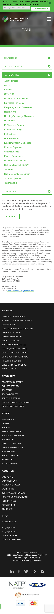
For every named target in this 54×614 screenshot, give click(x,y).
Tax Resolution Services (14, 345)
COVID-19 (9, 94)
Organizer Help (11, 152)
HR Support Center (11, 361)
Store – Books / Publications (16, 402)
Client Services (9, 536)
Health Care (10, 112)
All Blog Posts (11, 81)
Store (6, 413)
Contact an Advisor (11, 540)
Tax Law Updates (12, 178)
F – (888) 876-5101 (9, 532)
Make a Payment (9, 464)
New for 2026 (8, 419)
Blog (5, 516)
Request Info (8, 505)
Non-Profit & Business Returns (17, 321)
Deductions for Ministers (16, 98)
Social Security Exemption (17, 174)
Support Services (11, 341)
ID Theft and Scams (14, 125)
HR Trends (9, 120)
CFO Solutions (9, 325)
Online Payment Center (13, 406)
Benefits (8, 89)
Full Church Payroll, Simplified (17, 329)
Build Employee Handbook (14, 365)
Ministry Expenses (13, 147)
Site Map (17, 558)
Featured (6, 427)
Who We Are (7, 477)
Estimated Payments (14, 103)
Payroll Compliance (13, 156)
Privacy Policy (34, 558)
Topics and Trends (11, 398)
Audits (7, 85)
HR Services (8, 460)
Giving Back (7, 509)
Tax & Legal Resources (13, 436)
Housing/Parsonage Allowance (19, 116)
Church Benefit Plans (12, 448)
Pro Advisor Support (12, 337)
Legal (25, 558)
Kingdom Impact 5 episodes (17, 143)
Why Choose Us (9, 481)
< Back (10, 216)
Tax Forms (7, 390)
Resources (8, 376)
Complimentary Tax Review (15, 357)
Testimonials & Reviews (13, 493)
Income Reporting (12, 129)
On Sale (5, 423)
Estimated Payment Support (15, 353)
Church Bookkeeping (12, 333)
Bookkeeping (8, 452)
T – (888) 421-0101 (9, 528)
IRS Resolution (11, 138)
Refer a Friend (9, 501)
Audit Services (9, 369)
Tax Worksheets (10, 394)
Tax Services (8, 440)
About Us (8, 471)
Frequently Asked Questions (18, 107)
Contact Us (9, 521)
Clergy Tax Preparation (13, 317)
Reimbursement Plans (15, 160)
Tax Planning (10, 183)
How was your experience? (15, 497)
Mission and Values (11, 485)
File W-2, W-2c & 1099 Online (14, 349)
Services (8, 169)
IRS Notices (10, 134)
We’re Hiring (8, 489)
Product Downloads (12, 444)
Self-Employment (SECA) (16, 165)
